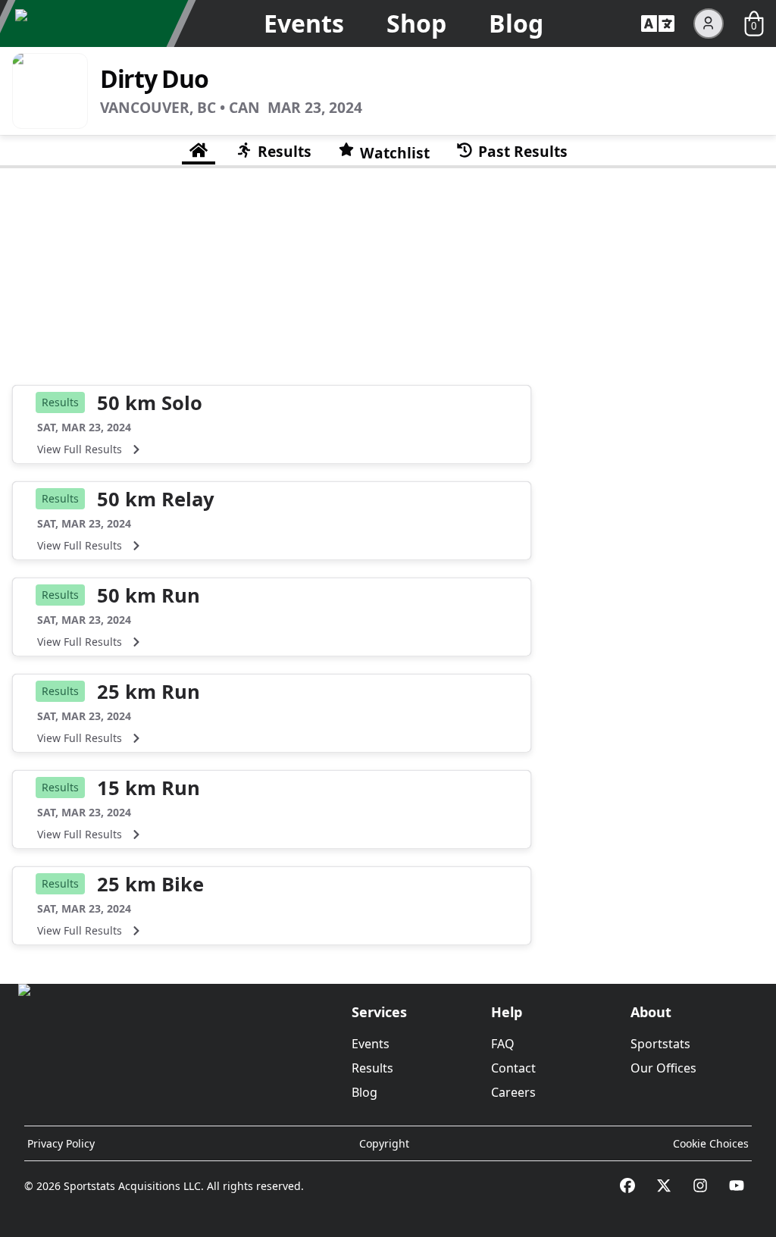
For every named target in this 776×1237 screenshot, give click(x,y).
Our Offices (663, 1068)
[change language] (657, 23)
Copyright (384, 1143)
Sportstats (660, 1043)
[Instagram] (700, 1185)
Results (372, 1068)
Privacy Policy (61, 1143)
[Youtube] (736, 1185)
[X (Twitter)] (664, 1185)
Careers (513, 1092)
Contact (513, 1068)
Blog (516, 23)
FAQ (503, 1043)
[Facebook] (627, 1185)
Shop (416, 23)
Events (304, 23)
